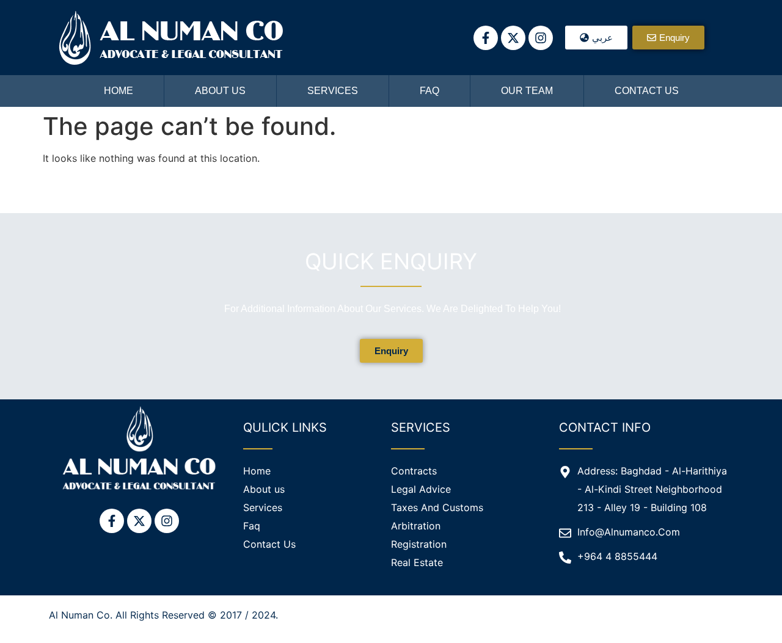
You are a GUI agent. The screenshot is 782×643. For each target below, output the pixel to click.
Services (332, 90)
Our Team (527, 90)
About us (220, 90)
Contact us (647, 90)
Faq (429, 90)
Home (118, 90)
